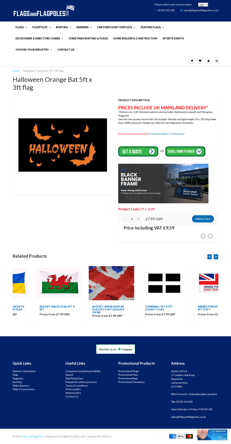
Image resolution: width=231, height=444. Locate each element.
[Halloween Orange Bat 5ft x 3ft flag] (62, 145)
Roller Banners (21, 385)
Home (16, 70)
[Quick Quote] (138, 151)
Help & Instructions (24, 389)
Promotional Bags (128, 378)
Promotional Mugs (128, 371)
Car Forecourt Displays (114, 27)
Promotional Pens (128, 374)
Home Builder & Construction (135, 38)
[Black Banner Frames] (163, 183)
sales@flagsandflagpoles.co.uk (201, 10)
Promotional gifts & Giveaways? (167, 133)
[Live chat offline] (212, 434)
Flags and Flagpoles (32, 436)
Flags (20, 27)
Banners (83, 27)
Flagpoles (39, 27)
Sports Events (173, 38)
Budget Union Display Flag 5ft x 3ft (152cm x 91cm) (86, 309)
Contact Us (65, 49)
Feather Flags (151, 27)
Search (69, 374)
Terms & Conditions (77, 385)
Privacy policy (73, 389)
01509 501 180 (166, 10)
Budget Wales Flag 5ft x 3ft (34, 308)
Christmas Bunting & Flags (88, 38)
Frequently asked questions (81, 381)
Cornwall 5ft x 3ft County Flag (136, 308)
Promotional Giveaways (131, 381)
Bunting (62, 27)
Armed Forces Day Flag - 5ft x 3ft (193, 308)
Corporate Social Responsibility (83, 371)
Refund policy (73, 392)
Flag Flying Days (74, 378)
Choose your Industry (32, 49)
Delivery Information (24, 371)
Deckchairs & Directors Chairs (38, 38)
